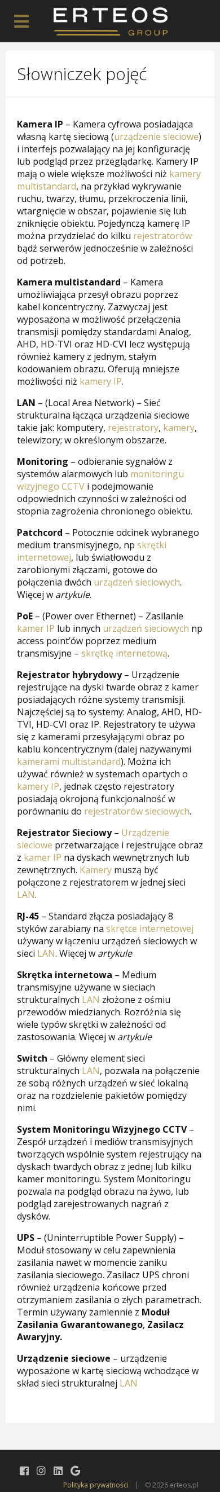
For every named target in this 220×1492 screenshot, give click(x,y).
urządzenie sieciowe (156, 136)
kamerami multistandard (69, 761)
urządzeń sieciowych (137, 582)
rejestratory (133, 427)
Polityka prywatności (96, 1485)
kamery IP (101, 381)
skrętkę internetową (124, 653)
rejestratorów (162, 236)
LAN (26, 894)
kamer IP (36, 628)
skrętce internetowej (149, 928)
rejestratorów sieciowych (137, 811)
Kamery (96, 870)
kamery (179, 427)
